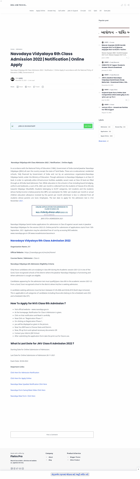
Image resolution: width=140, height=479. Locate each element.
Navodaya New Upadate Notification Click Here (29, 384)
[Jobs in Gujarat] (73, 11)
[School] (112, 104)
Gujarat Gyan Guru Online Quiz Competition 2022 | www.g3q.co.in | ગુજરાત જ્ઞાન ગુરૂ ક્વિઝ (115, 95)
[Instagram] (14, 468)
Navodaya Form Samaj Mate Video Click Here (28, 390)
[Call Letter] (61, 11)
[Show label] (104, 141)
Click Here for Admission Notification (25, 372)
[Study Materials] (114, 62)
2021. (21, 201)
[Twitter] (17, 468)
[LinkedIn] (23, 468)
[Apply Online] (40, 11)
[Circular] (83, 11)
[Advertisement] (52, 33)
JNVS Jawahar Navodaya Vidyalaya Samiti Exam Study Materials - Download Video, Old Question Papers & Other (114, 80)
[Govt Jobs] (107, 11)
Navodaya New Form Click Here (23, 396)
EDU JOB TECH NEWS (19, 5)
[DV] (100, 11)
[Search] (125, 5)
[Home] (32, 11)
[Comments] (127, 58)
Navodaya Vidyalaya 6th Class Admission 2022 (41, 240)
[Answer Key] (52, 11)
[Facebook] (12, 468)
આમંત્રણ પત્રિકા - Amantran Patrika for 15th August (115, 108)
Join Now (88, 126)
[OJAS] (95, 11)
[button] (122, 5)
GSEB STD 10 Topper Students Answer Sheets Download (113, 66)
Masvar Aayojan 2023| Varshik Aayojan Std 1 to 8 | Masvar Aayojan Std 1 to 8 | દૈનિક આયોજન (114, 47)
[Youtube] (20, 468)
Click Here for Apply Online (21, 378)
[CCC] (89, 11)
